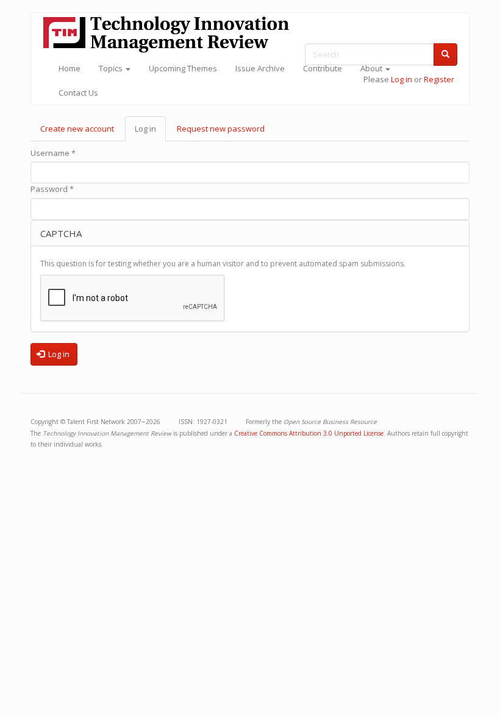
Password (52, 188)
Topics (111, 68)
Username (53, 152)
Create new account (77, 128)
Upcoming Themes (183, 68)
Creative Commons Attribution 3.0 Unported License (309, 433)
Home (69, 68)
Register (439, 79)
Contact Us (78, 92)
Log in (401, 79)
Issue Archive (260, 68)
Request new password (221, 128)
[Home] (170, 34)
